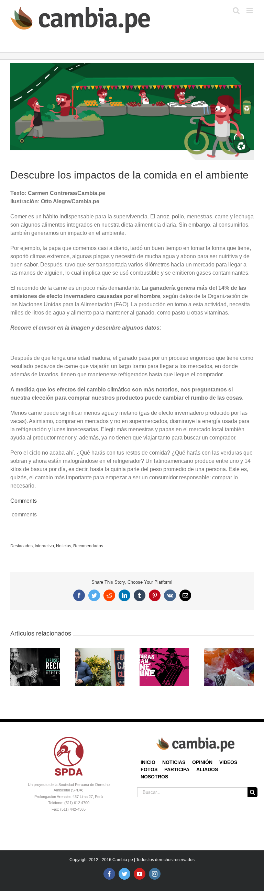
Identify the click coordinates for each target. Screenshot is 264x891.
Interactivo (44, 546)
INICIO (148, 762)
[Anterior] (15, 667)
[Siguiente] (248, 667)
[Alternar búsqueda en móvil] (236, 10)
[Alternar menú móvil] (250, 10)
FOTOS (149, 769)
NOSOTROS (154, 776)
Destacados (21, 546)
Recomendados (88, 546)
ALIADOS (207, 769)
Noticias (63, 546)
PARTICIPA (176, 769)
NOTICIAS (173, 762)
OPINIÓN (202, 762)
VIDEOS (228, 762)
